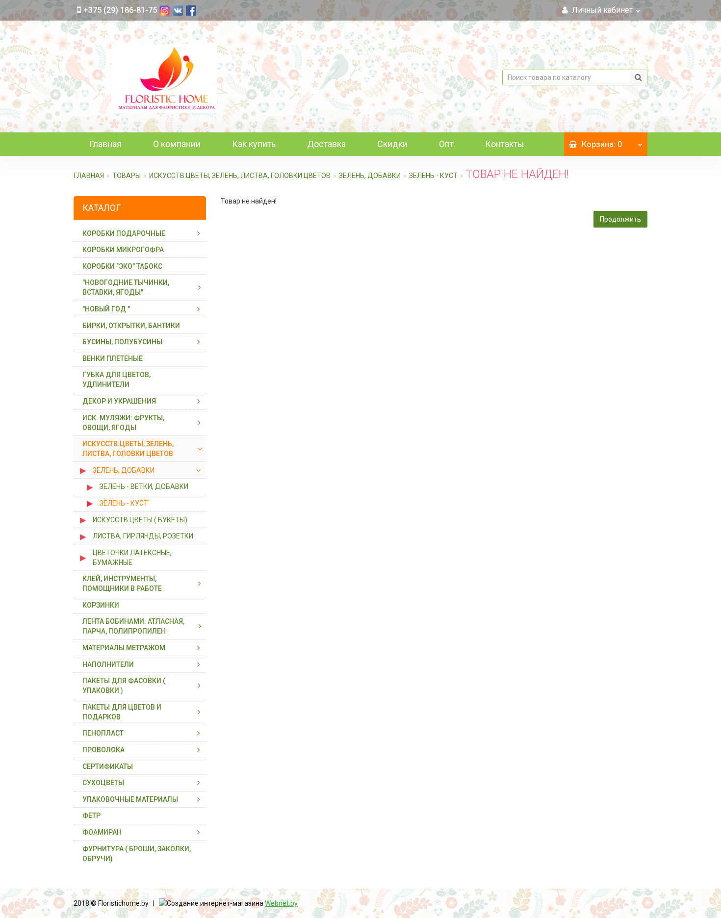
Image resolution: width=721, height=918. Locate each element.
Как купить (254, 144)
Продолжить (620, 219)
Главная (105, 144)
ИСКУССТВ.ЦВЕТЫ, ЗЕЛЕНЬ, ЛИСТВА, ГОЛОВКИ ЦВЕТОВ (240, 175)
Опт (446, 144)
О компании (177, 144)
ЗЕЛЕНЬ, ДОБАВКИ (370, 175)
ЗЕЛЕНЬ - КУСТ (433, 175)
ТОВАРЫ (126, 175)
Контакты (504, 144)
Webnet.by (281, 903)
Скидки (392, 144)
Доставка (326, 144)
